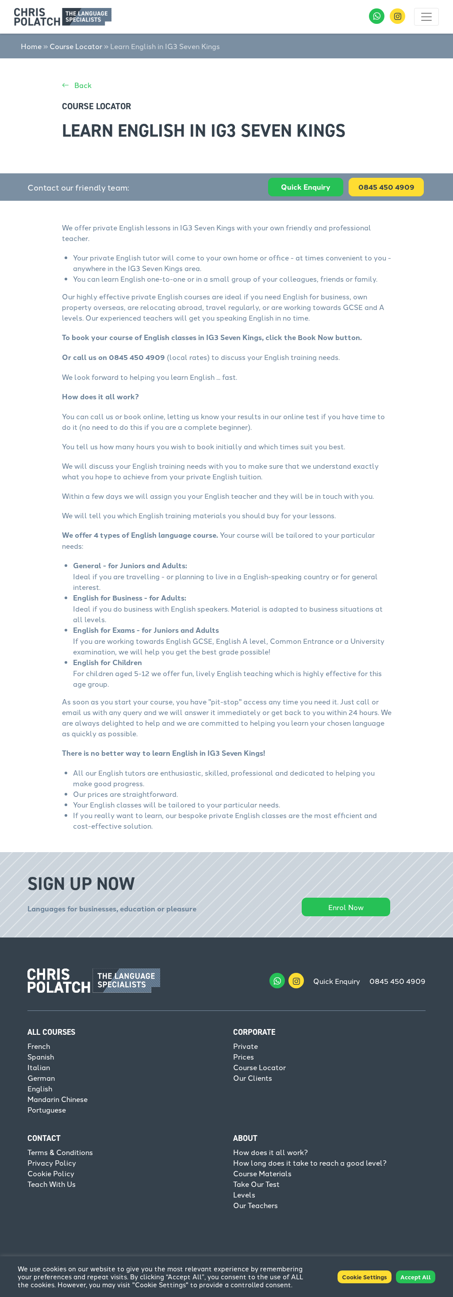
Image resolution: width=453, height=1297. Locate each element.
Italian (38, 1067)
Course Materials (262, 1173)
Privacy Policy (51, 1162)
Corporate (254, 1032)
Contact (44, 1138)
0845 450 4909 (397, 981)
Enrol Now (346, 907)
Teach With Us (51, 1184)
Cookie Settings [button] (364, 1277)
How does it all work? (270, 1152)
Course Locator (76, 46)
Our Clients (252, 1078)
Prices (243, 1056)
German (41, 1078)
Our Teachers (255, 1205)
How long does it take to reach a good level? (310, 1162)
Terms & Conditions (60, 1152)
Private (245, 1046)
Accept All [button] (415, 1277)
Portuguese (46, 1109)
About (245, 1138)
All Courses (51, 1032)
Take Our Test (256, 1184)
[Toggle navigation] (426, 17)
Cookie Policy (50, 1173)
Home (31, 46)
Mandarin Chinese (57, 1099)
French (38, 1046)
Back (82, 85)
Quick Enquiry (305, 187)
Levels (244, 1194)
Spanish (40, 1056)
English (39, 1088)
